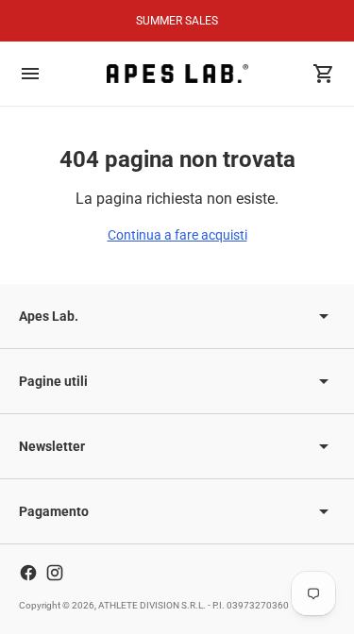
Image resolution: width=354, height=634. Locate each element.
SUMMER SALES (177, 20)
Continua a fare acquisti (177, 234)
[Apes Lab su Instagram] (54, 572)
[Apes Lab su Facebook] (28, 572)
